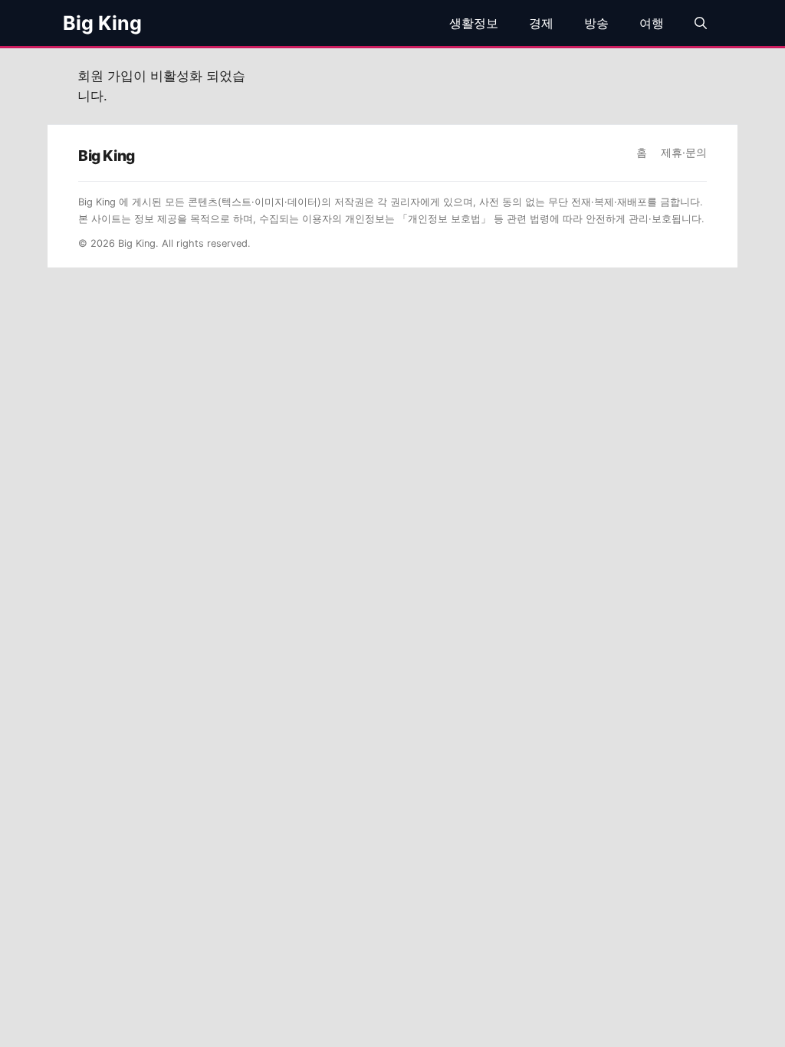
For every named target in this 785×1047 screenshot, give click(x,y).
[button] (700, 23)
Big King (102, 22)
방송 (596, 23)
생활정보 (473, 23)
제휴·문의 (684, 152)
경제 (541, 23)
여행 (651, 23)
